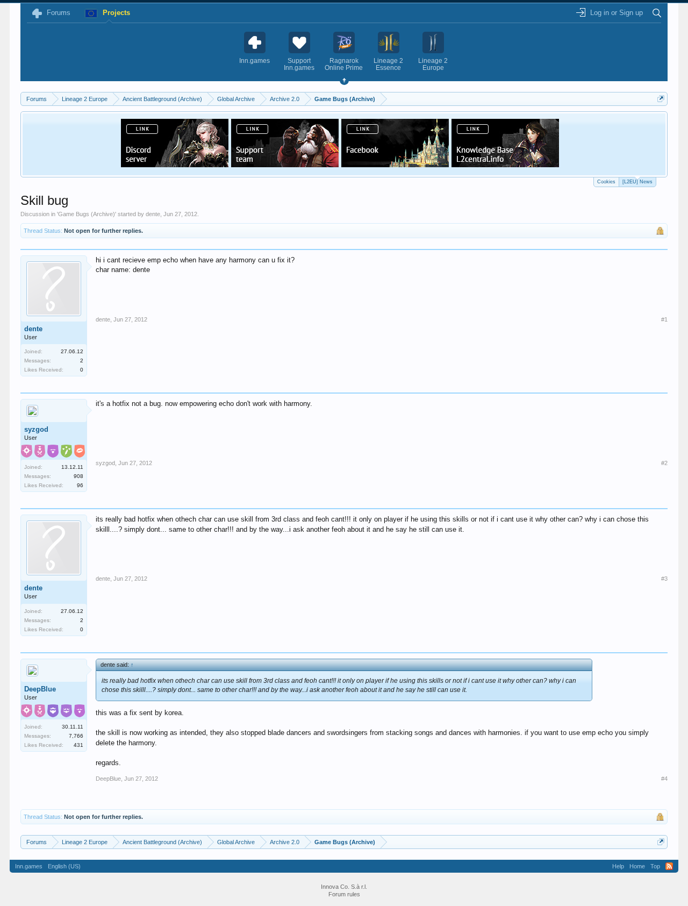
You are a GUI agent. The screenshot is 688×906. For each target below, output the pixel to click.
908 (78, 476)
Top (655, 866)
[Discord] (174, 164)
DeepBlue (40, 689)
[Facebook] (395, 164)
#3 (664, 578)
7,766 (76, 736)
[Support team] (285, 164)
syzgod (36, 429)
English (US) (64, 866)
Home (637, 866)
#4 (664, 778)
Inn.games (28, 866)
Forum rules (344, 894)
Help (618, 866)
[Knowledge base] (505, 164)
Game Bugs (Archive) (86, 214)
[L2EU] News (637, 181)
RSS (669, 866)
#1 (664, 319)
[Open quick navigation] (660, 98)
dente (153, 214)
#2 (664, 463)
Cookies (606, 181)
